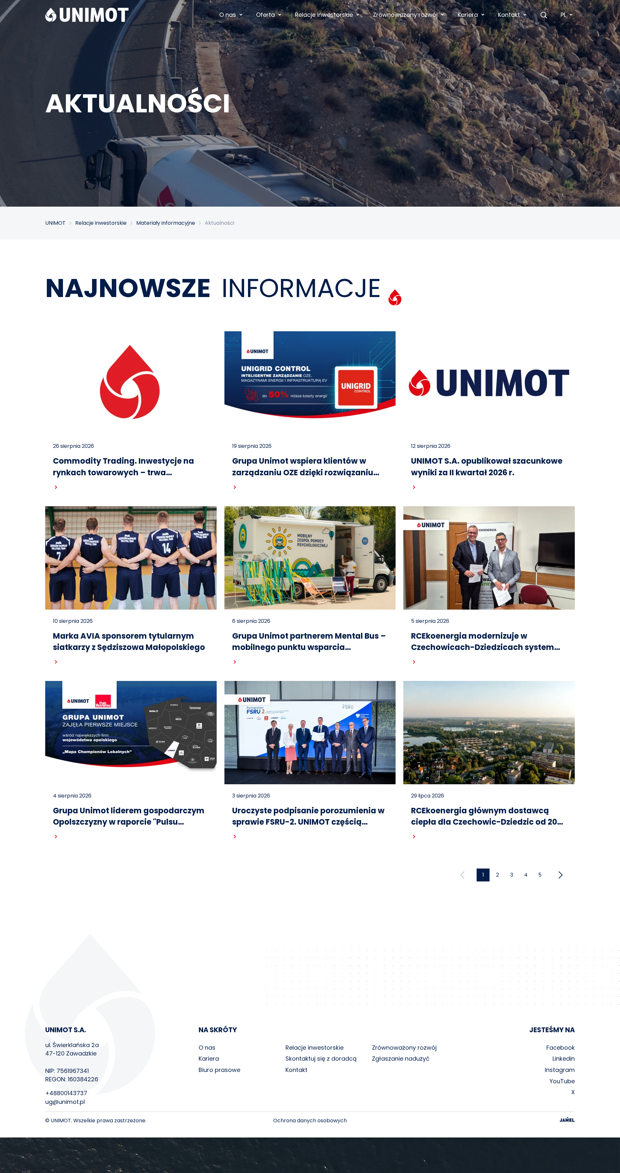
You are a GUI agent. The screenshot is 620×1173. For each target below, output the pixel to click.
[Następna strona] (560, 875)
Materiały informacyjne (165, 223)
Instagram (560, 1070)
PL (563, 15)
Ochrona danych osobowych (310, 1120)
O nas (207, 1048)
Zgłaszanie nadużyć (400, 1059)
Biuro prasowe (219, 1070)
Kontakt (296, 1070)
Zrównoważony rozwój (404, 1048)
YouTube (562, 1081)
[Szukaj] (544, 15)
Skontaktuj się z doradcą (320, 1059)
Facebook (560, 1048)
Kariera (209, 1059)
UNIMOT (55, 223)
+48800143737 (66, 1093)
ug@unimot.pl (65, 1102)
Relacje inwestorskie (101, 223)
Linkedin (564, 1059)
